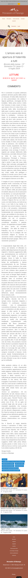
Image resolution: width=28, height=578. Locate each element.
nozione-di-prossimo (19, 465)
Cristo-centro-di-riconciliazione (8, 465)
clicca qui (15, 3)
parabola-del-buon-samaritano (8, 463)
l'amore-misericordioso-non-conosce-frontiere (10, 470)
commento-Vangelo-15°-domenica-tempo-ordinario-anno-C (13, 461)
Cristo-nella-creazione (20, 463)
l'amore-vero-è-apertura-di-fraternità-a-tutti (10, 468)
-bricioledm (4, 459)
